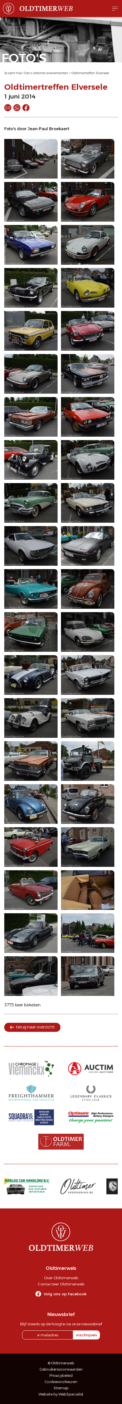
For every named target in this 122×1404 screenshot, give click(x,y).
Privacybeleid (61, 1375)
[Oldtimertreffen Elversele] (31, 159)
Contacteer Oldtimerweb (61, 1284)
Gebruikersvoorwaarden (61, 1369)
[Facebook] (26, 107)
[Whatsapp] (16, 107)
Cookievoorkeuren (61, 1382)
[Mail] (7, 107)
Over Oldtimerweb (61, 1278)
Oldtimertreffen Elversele (90, 73)
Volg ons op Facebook (65, 1294)
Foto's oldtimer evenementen (46, 73)
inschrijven (86, 1335)
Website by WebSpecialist (61, 1394)
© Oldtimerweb (61, 1363)
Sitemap (61, 1388)
